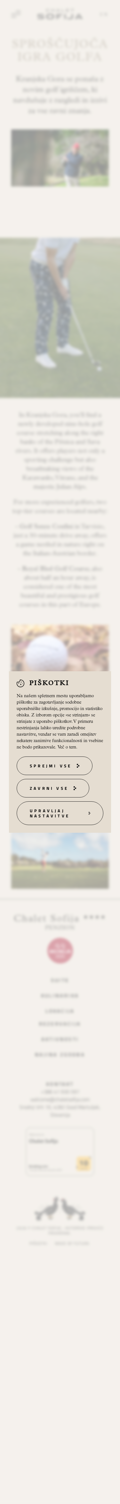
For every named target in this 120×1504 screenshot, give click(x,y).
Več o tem (67, 747)
